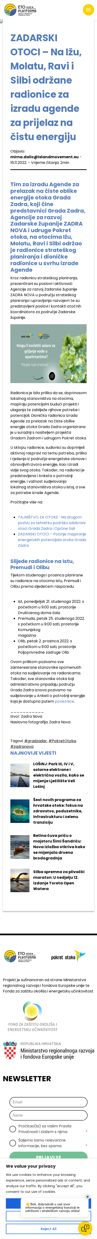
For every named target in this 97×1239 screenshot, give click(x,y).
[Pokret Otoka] (20, 10)
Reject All (49, 1229)
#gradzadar (35, 741)
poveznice (64, 701)
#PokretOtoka (62, 741)
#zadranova (21, 746)
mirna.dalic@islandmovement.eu (44, 157)
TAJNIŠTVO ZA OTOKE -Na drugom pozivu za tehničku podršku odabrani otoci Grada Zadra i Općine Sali (51, 522)
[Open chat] (85, 1228)
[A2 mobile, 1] (48, 353)
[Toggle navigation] (88, 10)
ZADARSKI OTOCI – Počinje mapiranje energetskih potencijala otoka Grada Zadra (52, 539)
